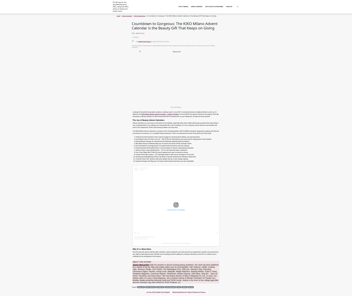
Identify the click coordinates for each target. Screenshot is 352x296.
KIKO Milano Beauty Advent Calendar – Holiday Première (160, 114)
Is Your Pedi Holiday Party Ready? (158, 292)
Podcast (229, 6)
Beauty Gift (141, 287)
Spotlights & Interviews (214, 6)
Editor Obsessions (139, 16)
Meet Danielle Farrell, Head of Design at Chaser (188, 292)
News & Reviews (196, 6)
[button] (237, 7)
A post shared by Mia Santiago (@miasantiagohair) (176, 243)
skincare (190, 287)
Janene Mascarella (144, 41)
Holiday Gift (160, 287)
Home (118, 16)
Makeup (184, 287)
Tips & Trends (183, 6)
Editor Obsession (150, 287)
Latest (178, 287)
